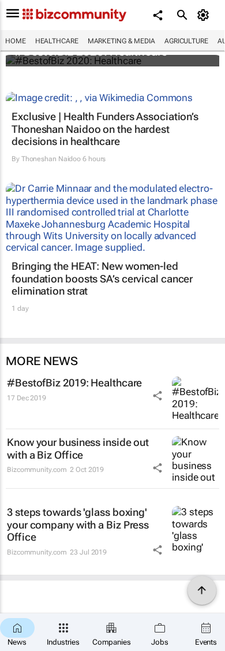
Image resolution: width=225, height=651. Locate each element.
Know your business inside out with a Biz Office (78, 448)
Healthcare (56, 41)
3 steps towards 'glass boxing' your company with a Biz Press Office (78, 524)
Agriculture (186, 41)
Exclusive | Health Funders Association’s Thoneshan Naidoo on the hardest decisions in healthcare (105, 128)
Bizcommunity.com (36, 470)
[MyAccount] (205, 15)
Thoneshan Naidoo (51, 159)
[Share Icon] (157, 395)
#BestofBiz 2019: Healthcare (74, 383)
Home (15, 41)
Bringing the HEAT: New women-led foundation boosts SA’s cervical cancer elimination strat (102, 278)
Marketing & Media (121, 41)
